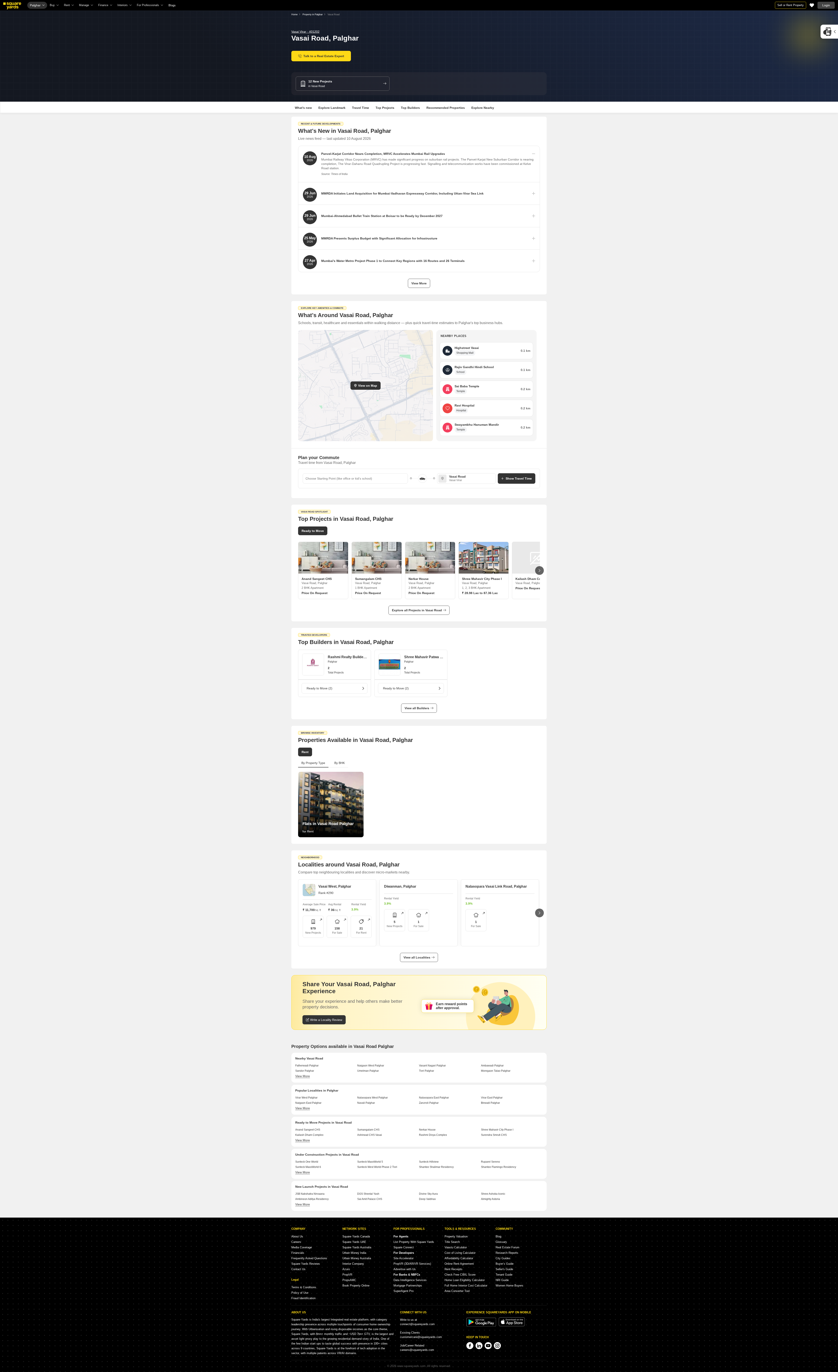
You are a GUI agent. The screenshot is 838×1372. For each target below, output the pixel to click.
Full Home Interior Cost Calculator (466, 1285)
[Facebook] (469, 1345)
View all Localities (417, 957)
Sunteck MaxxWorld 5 (370, 1161)
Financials (297, 1252)
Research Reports (507, 1252)
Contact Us (298, 1269)
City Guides (503, 1258)
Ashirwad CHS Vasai (369, 1134)
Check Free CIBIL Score (460, 1274)
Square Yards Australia (356, 1247)
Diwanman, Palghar (400, 886)
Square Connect (403, 1247)
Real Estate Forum (507, 1247)
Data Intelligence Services (410, 1280)
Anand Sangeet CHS (307, 1129)
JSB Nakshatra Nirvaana (310, 1193)
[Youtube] (488, 1345)
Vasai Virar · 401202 (305, 31)
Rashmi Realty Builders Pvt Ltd (347, 657)
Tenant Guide (504, 1274)
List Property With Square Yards (413, 1242)
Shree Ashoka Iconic (493, 1193)
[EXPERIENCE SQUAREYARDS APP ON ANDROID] (481, 1325)
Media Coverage (301, 1247)
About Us (297, 1236)
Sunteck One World (306, 1161)
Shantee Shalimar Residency (436, 1167)
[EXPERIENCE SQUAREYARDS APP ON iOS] (512, 1325)
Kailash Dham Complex (309, 1134)
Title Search (452, 1242)
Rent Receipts (453, 1269)
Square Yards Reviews (305, 1263)
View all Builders (417, 708)
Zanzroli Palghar (429, 1102)
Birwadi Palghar (490, 1102)
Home (294, 14)
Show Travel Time (519, 478)
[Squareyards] (12, 6)
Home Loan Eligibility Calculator (465, 1280)
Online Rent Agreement (459, 1263)
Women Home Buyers (509, 1285)
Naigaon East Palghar (308, 1102)
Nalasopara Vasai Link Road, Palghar (496, 886)
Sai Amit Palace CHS (369, 1199)
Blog (498, 1236)
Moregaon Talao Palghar (495, 1070)
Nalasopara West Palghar (372, 1097)
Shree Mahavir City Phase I (497, 1129)
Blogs (172, 5)
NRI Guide (502, 1280)
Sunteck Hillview (429, 1161)
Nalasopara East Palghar (434, 1097)
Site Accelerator (403, 1258)
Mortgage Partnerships (407, 1285)
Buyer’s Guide (504, 1263)
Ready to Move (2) (319, 688)
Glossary (501, 1242)
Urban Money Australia (356, 1258)
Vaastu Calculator (456, 1247)
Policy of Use (299, 1292)
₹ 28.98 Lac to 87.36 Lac (480, 593)
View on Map (367, 385)
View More (419, 283)
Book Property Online (355, 1285)
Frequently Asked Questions (309, 1258)
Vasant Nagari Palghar (432, 1065)
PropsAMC (349, 1280)
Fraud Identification (303, 1298)
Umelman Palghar (368, 1070)
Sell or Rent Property (790, 5)
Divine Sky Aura (428, 1193)
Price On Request (315, 593)
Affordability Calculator (459, 1258)
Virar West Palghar (306, 1097)
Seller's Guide (504, 1269)
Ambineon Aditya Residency (312, 1199)
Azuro (346, 1269)
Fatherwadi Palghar (307, 1065)
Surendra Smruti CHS (494, 1134)
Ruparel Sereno (490, 1161)
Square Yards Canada (356, 1236)
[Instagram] (497, 1345)
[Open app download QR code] (829, 32)
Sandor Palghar (304, 1070)
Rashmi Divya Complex (433, 1134)
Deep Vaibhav (427, 1199)
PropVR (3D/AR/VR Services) (412, 1263)
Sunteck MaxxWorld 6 (308, 1167)
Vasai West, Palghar (334, 886)
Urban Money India (354, 1252)
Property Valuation (456, 1236)
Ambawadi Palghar (492, 1065)
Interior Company (353, 1263)
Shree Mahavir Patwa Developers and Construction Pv (423, 657)
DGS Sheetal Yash (368, 1193)
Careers (296, 1242)
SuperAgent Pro (403, 1291)
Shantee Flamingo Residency (498, 1167)
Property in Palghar (312, 14)
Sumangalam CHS (368, 1129)
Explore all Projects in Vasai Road (417, 610)
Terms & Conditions (303, 1287)
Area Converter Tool (457, 1291)
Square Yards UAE (354, 1242)
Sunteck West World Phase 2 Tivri (377, 1167)
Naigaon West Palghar (370, 1065)
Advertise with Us (404, 1269)
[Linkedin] (479, 1345)
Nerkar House (427, 1129)
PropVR (347, 1274)
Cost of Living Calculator (460, 1252)
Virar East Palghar (492, 1097)
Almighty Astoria (490, 1199)
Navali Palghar (366, 1102)
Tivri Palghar (426, 1070)
